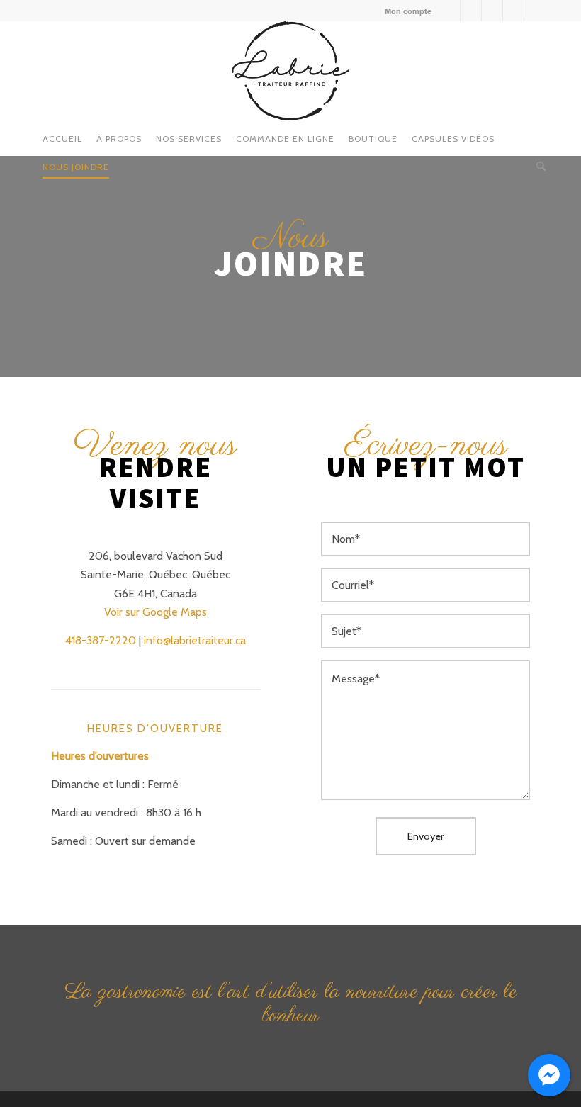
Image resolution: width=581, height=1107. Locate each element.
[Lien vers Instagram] (471, 10)
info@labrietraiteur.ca (195, 640)
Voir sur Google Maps (155, 612)
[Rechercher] (537, 163)
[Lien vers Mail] (535, 10)
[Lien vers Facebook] (449, 10)
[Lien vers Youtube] (492, 10)
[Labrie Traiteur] (290, 70)
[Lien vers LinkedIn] (513, 10)
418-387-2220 (100, 640)
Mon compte (408, 11)
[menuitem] (404, 11)
